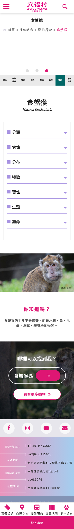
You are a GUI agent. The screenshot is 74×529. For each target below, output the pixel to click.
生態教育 (27, 29)
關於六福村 (13, 447)
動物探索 (45, 29)
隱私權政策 (13, 473)
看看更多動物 (34, 394)
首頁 (11, 29)
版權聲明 (13, 486)
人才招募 (13, 460)
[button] (27, 70)
